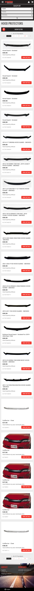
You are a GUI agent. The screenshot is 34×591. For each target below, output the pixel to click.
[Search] (17, 18)
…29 (25, 36)
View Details (26, 57)
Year (4, 9)
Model (4, 15)
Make (4, 12)
